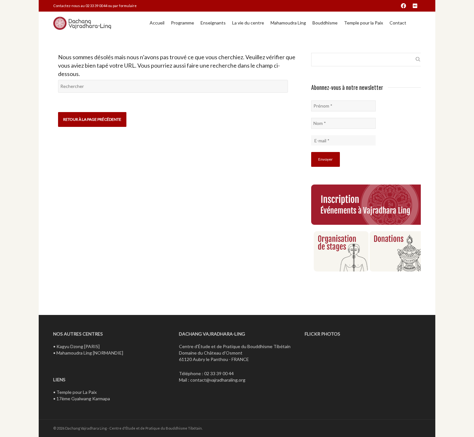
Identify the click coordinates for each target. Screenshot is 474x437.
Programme (182, 22)
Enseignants (213, 22)
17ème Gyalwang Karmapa (83, 398)
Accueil (157, 22)
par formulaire (125, 6)
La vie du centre (248, 22)
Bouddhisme (325, 22)
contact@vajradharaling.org (217, 380)
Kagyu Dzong (69, 346)
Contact (398, 22)
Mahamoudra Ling (288, 22)
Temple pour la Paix (363, 22)
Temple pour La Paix (76, 392)
